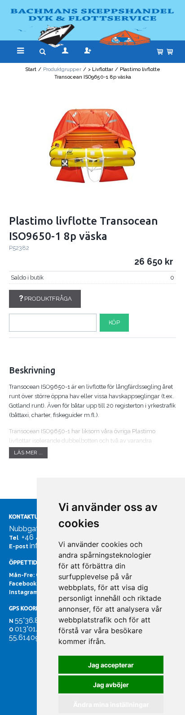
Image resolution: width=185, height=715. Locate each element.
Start (30, 69)
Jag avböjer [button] (111, 684)
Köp (114, 322)
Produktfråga (48, 298)
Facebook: (23, 584)
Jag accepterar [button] (111, 665)
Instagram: (24, 592)
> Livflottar (100, 69)
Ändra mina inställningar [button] (111, 704)
